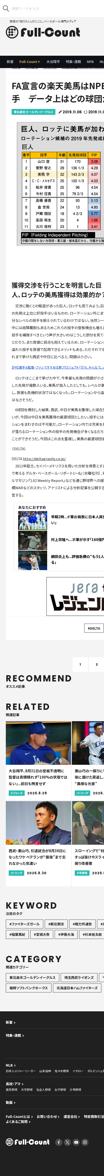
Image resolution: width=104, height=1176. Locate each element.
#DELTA (94, 628)
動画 (9, 1102)
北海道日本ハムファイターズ (77, 987)
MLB (9, 1065)
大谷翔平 (53, 61)
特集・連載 (73, 61)
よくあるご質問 (17, 1121)
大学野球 (27, 1089)
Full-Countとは (18, 1116)
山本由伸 (45, 1071)
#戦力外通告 (82, 923)
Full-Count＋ (30, 61)
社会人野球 (43, 1089)
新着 (10, 61)
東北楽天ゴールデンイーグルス (33, 112)
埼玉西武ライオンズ (79, 977)
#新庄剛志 (56, 923)
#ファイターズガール (24, 923)
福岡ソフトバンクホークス (28, 987)
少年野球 (75, 1089)
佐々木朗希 (62, 1071)
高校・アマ (13, 1083)
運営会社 (70, 1116)
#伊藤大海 (66, 934)
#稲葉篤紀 (17, 934)
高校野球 (11, 1089)
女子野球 (60, 1089)
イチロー (78, 1071)
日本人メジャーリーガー (21, 1071)
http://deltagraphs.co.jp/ (44, 458)
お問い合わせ (47, 1116)
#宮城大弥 (42, 934)
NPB (90, 61)
